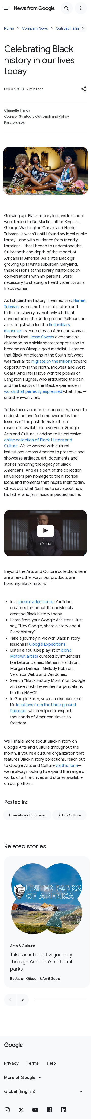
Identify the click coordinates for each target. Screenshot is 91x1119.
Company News (35, 28)
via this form (67, 765)
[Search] (67, 8)
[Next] (83, 28)
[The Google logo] (13, 1045)
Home (9, 28)
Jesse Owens (42, 337)
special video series (36, 601)
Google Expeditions (47, 644)
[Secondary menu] (81, 8)
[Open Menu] (6, 8)
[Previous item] (10, 1000)
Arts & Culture (69, 815)
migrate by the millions (51, 361)
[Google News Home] (34, 8)
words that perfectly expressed (33, 391)
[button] (84, 89)
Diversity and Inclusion (27, 815)
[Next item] (23, 1000)
